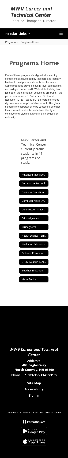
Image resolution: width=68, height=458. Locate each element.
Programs (10, 42)
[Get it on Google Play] (34, 431)
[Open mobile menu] (61, 33)
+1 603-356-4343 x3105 (40, 375)
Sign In (34, 395)
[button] (18, 33)
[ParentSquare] (34, 422)
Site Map (34, 383)
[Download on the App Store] (34, 441)
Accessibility (34, 389)
